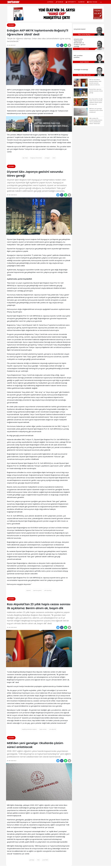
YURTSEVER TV (71, 2)
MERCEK (82, 2)
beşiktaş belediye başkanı (29, 729)
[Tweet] (58, 45)
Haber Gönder (93, 2)
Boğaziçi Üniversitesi (36, 158)
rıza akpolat (52, 729)
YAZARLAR (60, 2)
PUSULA (51, 2)
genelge (31, 860)
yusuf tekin (45, 860)
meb (38, 860)
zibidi (53, 158)
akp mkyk (25, 158)
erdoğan (47, 158)
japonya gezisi (37, 590)
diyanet (28, 590)
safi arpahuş (47, 590)
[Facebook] (61, 45)
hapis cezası (42, 729)
